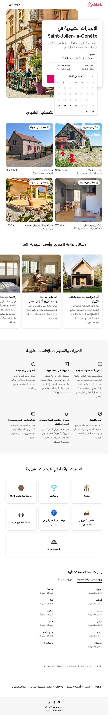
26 (70, 105)
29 (93, 111)
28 (59, 105)
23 (87, 105)
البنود (48, 710)
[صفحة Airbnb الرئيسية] (95, 4)
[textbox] (84, 69)
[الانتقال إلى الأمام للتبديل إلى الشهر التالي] (59, 76)
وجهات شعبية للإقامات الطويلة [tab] (89, 579)
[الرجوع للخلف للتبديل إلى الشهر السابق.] (92, 76)
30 (87, 111)
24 (81, 105)
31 (81, 111)
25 (76, 105)
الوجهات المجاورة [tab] (65, 579)
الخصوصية (57, 710)
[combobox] (72, 58)
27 (65, 105)
